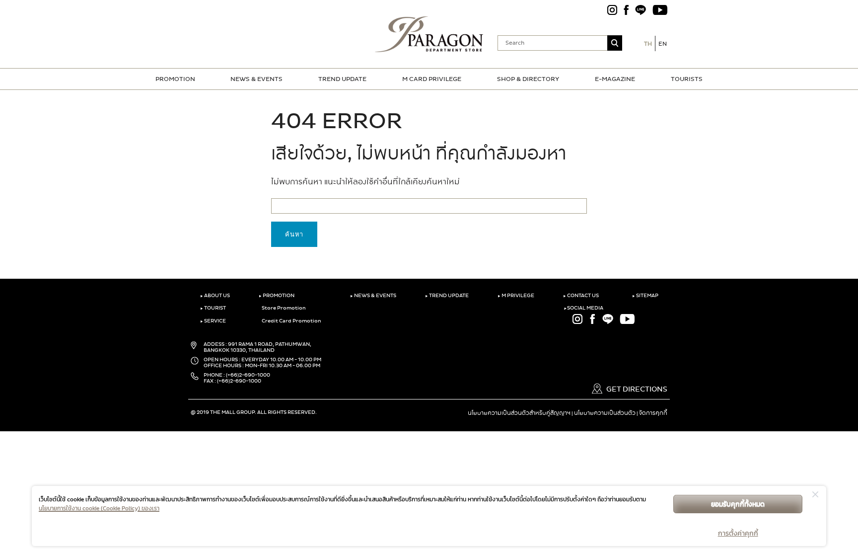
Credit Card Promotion (291, 321)
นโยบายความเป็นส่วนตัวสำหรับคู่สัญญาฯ (519, 412)
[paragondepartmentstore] (429, 33)
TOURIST (213, 308)
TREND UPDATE (342, 79)
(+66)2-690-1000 (248, 375)
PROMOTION (175, 79)
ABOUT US (215, 296)
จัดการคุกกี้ (653, 412)
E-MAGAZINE (615, 79)
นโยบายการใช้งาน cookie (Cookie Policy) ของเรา (99, 508)
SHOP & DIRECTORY (528, 79)
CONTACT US (581, 296)
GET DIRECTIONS (636, 389)
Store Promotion (283, 308)
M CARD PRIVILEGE (431, 79)
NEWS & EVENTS (256, 79)
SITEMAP (645, 296)
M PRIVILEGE (516, 296)
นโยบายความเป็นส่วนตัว (605, 412)
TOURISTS (687, 79)
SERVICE (213, 321)
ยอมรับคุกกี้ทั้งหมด (738, 504)
